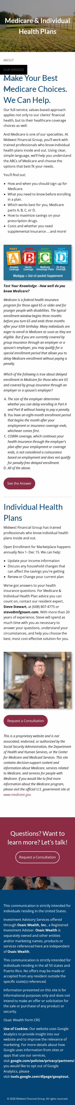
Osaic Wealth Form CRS (22, 1020)
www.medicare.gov (17, 794)
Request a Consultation (25, 721)
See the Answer (19, 483)
